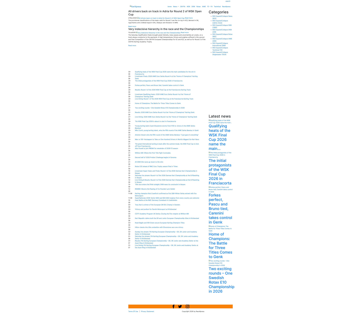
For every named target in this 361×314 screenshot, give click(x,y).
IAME (204, 6)
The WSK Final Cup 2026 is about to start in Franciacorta (155, 121)
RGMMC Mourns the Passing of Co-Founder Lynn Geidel (155, 189)
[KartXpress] (135, 6)
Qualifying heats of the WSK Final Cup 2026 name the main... (219, 137)
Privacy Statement (147, 311)
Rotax (198, 6)
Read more (132, 26)
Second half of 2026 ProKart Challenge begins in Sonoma (155, 157)
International (219, 45)
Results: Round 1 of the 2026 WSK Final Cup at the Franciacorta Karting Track (163, 90)
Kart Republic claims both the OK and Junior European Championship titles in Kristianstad (167, 218)
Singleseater (219, 54)
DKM (193, 6)
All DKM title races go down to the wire (149, 162)
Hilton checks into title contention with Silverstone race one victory (159, 227)
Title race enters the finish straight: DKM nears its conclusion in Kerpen (160, 184)
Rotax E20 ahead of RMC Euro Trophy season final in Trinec (156, 166)
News (175, 6)
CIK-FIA (182, 6)
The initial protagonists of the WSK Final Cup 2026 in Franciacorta (158, 81)
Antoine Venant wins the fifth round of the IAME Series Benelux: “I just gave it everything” (167, 135)
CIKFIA (217, 23)
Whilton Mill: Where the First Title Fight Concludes (153, 153)
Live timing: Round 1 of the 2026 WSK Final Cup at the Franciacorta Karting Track (164, 99)
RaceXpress (226, 6)
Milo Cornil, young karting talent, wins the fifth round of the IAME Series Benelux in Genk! (167, 130)
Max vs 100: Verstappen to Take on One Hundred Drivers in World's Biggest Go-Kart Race (167, 139)
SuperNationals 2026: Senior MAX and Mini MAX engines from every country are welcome (167, 198)
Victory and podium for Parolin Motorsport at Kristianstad (155, 209)
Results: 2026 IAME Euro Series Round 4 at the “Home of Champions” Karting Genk (164, 112)
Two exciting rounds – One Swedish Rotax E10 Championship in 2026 (160, 108)
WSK (188, 6)
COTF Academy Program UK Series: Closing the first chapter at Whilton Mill (162, 214)
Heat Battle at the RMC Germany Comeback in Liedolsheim (156, 200)
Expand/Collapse (222, 16)
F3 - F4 (209, 6)
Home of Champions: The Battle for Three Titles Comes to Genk (158, 103)
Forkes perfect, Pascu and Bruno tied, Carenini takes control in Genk (159, 85)
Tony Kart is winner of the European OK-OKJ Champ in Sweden (157, 205)
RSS (213, 16)
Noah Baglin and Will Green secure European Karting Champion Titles (159, 223)
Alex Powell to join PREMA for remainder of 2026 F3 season (156, 148)
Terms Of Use (133, 311)
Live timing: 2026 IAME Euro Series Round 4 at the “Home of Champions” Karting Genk (166, 117)
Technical (217, 6)
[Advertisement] (174, 58)
